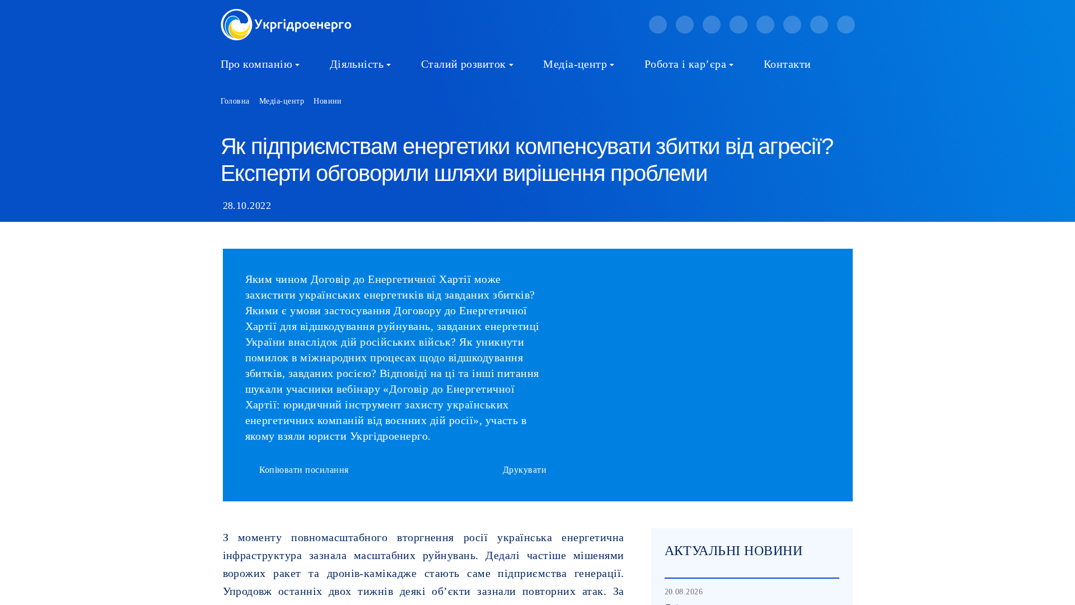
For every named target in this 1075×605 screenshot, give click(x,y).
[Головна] (286, 15)
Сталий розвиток (463, 64)
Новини (328, 101)
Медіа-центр (575, 64)
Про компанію (257, 64)
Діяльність (357, 64)
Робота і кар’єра (685, 64)
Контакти (787, 64)
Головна (235, 101)
